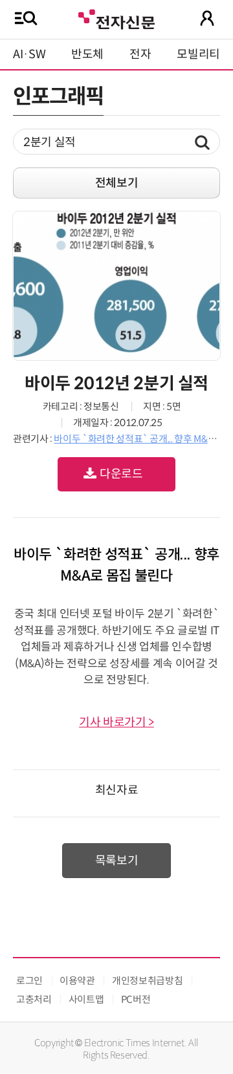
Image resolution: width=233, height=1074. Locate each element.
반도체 (87, 54)
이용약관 (77, 980)
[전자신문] (116, 17)
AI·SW (29, 54)
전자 (140, 54)
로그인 (29, 980)
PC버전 (136, 999)
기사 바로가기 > (116, 722)
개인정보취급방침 (147, 980)
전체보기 (117, 183)
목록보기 (117, 861)
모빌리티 (198, 54)
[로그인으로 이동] (207, 18)
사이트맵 (86, 999)
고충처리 (34, 999)
